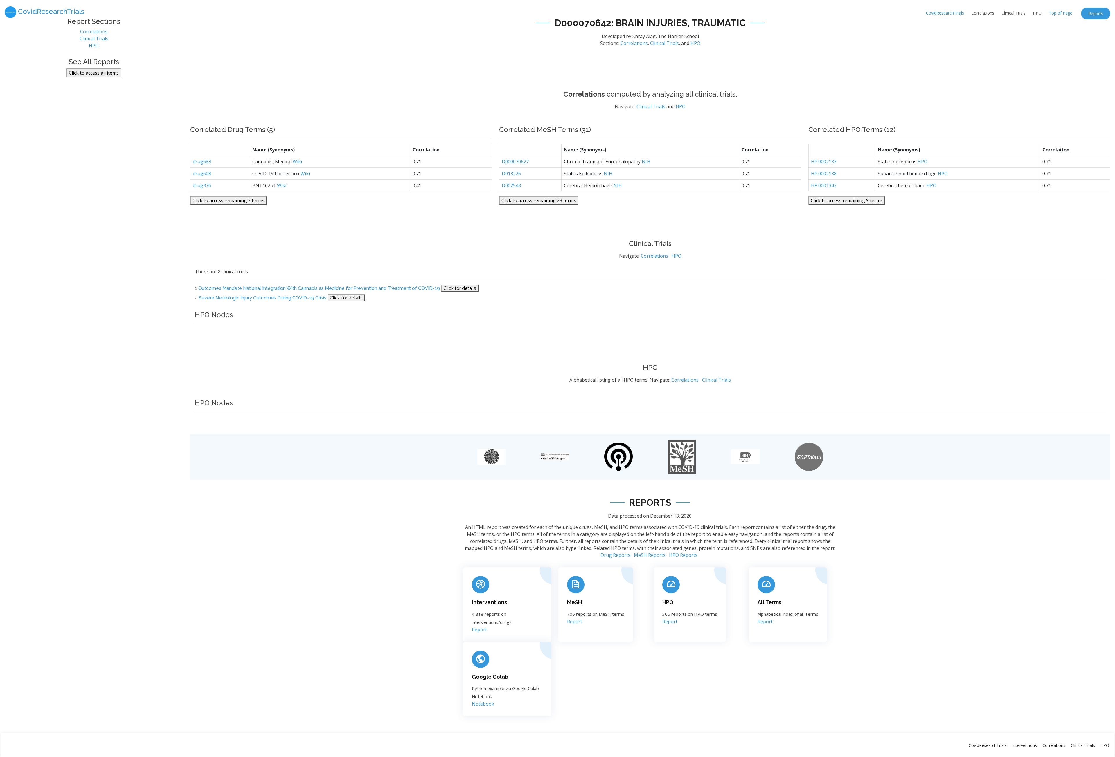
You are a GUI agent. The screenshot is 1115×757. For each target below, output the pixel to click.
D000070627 (515, 161)
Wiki (297, 161)
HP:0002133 (824, 161)
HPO (1037, 13)
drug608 (202, 173)
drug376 (202, 185)
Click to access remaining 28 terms (538, 200)
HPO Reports (683, 555)
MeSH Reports (650, 555)
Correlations (982, 13)
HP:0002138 (824, 173)
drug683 (202, 161)
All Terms (769, 602)
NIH (646, 161)
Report (479, 629)
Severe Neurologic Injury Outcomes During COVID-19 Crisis (262, 298)
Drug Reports (615, 555)
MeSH (574, 602)
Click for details (459, 288)
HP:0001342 (824, 185)
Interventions (489, 602)
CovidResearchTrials (945, 13)
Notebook (483, 704)
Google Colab (490, 677)
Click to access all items (94, 73)
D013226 (511, 173)
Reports (1095, 13)
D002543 (511, 185)
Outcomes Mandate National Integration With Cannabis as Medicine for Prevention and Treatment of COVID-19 (319, 288)
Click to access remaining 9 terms (847, 200)
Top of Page (1060, 13)
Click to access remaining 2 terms (229, 200)
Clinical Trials (1013, 13)
